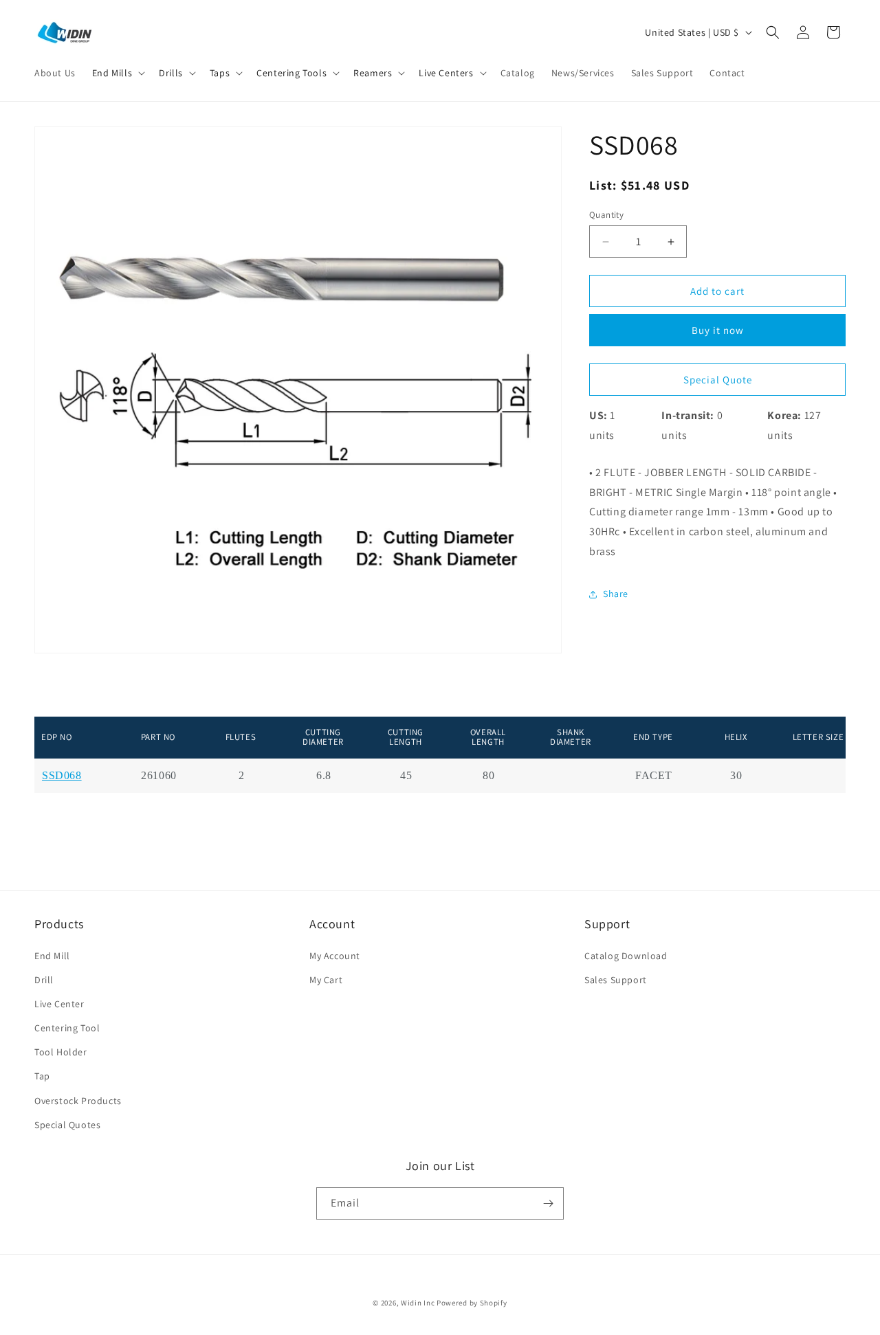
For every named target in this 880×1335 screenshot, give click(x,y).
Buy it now (718, 330)
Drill (44, 980)
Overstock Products (78, 1101)
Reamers (372, 73)
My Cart (325, 980)
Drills (171, 73)
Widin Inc (417, 1303)
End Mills (112, 73)
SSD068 (62, 775)
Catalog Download (626, 955)
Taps (220, 73)
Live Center (59, 1004)
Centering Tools (291, 73)
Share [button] (615, 593)
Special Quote (717, 379)
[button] (117, 72)
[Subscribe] (548, 1203)
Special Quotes (67, 1125)
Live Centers (446, 73)
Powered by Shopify (472, 1303)
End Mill (52, 955)
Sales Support (615, 980)
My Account (334, 955)
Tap (42, 1076)
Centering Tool (67, 1028)
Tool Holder (60, 1052)
